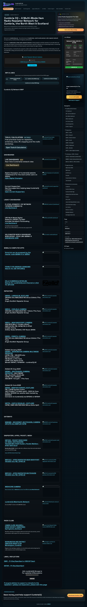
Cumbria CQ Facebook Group (15, 79)
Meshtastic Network (69, 212)
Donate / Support (51, 8)
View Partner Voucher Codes (75, 595)
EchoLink (67, 175)
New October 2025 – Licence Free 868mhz (22, 489)
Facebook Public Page (70, 191)
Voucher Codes (67, 8)
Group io (67, 197)
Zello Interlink (68, 180)
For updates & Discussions (32, 572)
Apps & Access (69, 165)
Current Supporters (26, 8)
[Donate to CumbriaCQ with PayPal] (74, 80)
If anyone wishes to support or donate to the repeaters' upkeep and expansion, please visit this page (25, 584)
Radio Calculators (59, 8)
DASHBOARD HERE (11, 238)
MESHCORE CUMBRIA (13, 487)
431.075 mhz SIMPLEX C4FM (22, 423)
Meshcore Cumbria (69, 209)
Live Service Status (69, 121)
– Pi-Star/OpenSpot (14, 566)
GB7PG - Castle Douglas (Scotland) (72, 150)
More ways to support (74, 100)
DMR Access (68, 170)
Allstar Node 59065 (69, 167)
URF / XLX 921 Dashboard (70, 113)
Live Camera (68, 207)
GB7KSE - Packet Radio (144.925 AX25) (73, 156)
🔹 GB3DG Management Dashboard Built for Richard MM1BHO (32, 61)
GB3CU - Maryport (69, 135)
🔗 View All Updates (32, 65)
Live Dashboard (12, 165)
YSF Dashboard (69, 111)
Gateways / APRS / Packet (72, 154)
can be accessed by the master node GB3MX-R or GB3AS (18, 253)
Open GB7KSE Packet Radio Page (12, 453)
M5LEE (49, 604)
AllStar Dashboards (69, 119)
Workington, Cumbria (15, 543)
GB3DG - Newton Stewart (71, 137)
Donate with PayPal (74, 97)
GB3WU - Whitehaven (70, 145)
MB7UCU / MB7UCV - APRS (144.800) (73, 161)
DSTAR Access (68, 173)
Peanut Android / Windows (71, 178)
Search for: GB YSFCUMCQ (17, 268)
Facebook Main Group (70, 189)
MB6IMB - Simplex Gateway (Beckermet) (73, 159)
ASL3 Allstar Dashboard (70, 116)
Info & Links (68, 199)
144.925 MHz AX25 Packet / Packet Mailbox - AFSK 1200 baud (22, 443)
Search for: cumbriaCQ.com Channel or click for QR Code (22, 283)
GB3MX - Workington (70, 143)
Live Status (44, 8)
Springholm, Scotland (15, 527)
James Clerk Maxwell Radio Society (73, 202)
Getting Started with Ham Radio (72, 194)
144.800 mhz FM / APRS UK (22, 461)
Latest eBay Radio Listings (71, 204)
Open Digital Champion (14, 178)
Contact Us (68, 186)
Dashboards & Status (71, 108)
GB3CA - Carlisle (69, 132)
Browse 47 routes (70, 248)
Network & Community (71, 184)
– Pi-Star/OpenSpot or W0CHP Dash (19, 561)
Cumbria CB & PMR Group (33, 79)
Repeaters (68, 130)
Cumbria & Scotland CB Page (50, 78)
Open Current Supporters (15, 192)
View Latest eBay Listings (71, 30)
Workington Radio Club (70, 215)
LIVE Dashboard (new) (8, 8)
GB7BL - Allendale (69, 148)
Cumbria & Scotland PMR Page (32, 83)
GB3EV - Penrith (69, 140)
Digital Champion (18, 8)
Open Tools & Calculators (16, 147)
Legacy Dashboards (35, 8)
